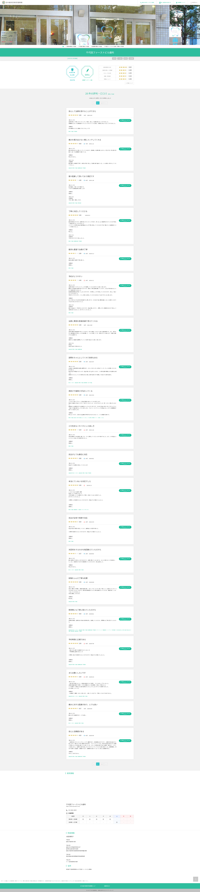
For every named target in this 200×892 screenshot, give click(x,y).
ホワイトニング (99, 630)
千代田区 (120, 58)
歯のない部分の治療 (122, 630)
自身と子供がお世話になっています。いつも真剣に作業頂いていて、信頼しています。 (89, 417)
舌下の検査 (90, 382)
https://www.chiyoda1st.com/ (73, 806)
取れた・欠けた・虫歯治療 (73, 382)
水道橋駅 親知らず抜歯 (96, 46)
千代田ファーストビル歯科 (100, 52)
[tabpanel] (100, 25)
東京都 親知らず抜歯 (71, 46)
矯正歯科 (113, 630)
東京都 (114, 58)
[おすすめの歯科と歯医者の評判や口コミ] (12, 3)
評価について (129, 83)
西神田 (125, 58)
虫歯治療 (70, 168)
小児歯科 (79, 509)
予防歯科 (75, 131)
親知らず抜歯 (71, 131)
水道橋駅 (131, 58)
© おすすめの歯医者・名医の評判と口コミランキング (100, 890)
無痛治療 (76, 631)
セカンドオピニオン (85, 509)
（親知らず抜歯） (111, 94)
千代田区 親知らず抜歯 (84, 46)
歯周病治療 (80, 168)
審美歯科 (85, 382)
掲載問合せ (107, 886)
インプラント (109, 630)
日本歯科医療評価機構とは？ (88, 886)
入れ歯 (117, 630)
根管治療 (79, 203)
